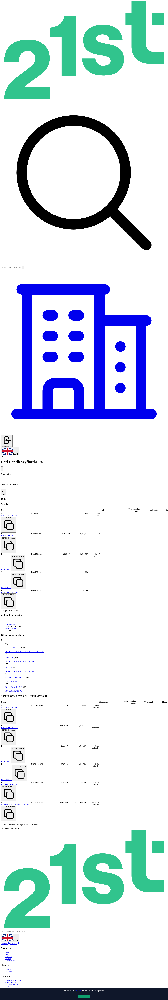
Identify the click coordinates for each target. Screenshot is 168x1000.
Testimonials (10, 961)
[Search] (23, 267)
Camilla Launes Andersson (15, 677)
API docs (8, 972)
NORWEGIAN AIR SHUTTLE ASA (15, 804)
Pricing (8, 959)
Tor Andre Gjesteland (13, 648)
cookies (79, 991)
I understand (84, 997)
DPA (7, 987)
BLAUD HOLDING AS (10, 592)
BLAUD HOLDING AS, (25, 652)
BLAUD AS (6, 570)
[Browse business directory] (84, 434)
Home (7, 953)
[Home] (84, 99)
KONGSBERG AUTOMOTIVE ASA (15, 784)
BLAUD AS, (10, 652)
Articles (8, 970)
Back (3, 494)
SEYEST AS (6, 588)
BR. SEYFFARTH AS (9, 536)
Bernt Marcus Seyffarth (13, 687)
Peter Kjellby (10, 658)
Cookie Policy (10, 982)
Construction (10, 624)
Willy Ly (8, 667)
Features (8, 957)
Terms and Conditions (13, 980)
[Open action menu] (2, 467)
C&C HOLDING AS (9, 516)
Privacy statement (11, 984)
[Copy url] (2, 470)
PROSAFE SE (6, 780)
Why (7, 955)
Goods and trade (11, 628)
